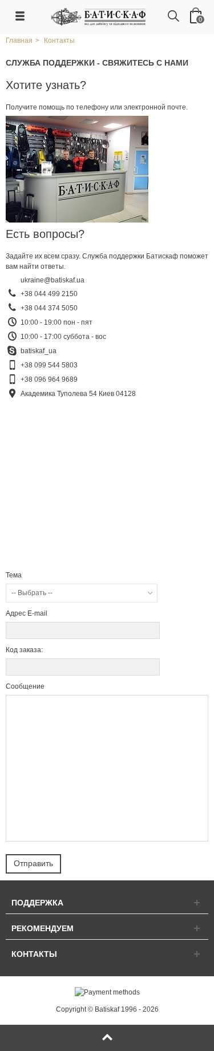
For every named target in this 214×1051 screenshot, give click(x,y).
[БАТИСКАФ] (98, 17)
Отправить (33, 863)
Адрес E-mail (26, 613)
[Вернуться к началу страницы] (107, 1038)
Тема (14, 575)
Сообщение (25, 686)
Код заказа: (24, 650)
